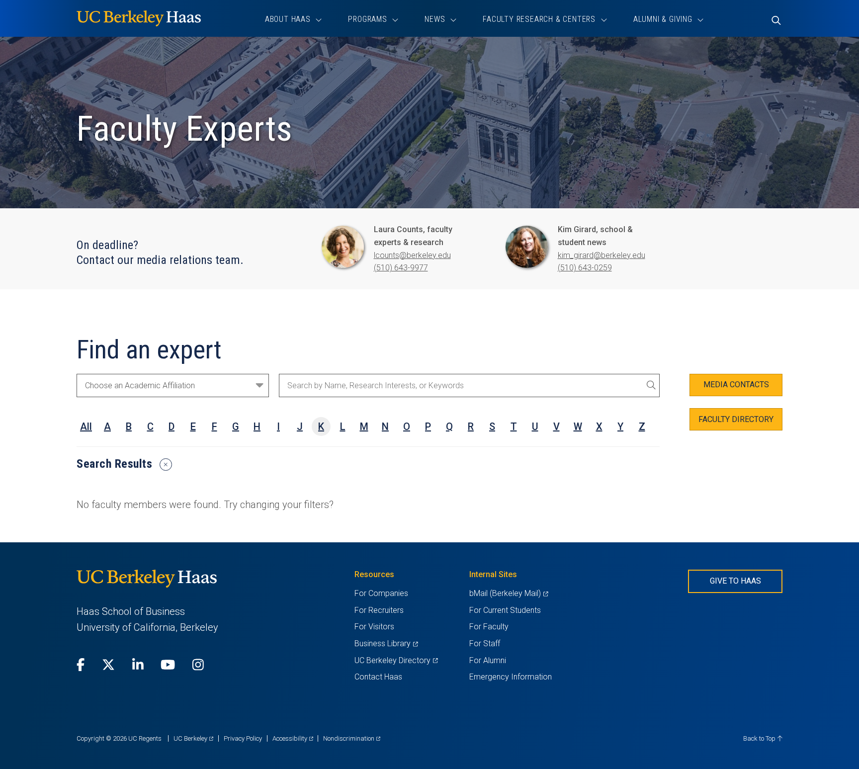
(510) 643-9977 (401, 267)
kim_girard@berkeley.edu (601, 255)
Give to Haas (735, 581)
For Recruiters (379, 610)
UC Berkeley (193, 738)
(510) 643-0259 (585, 267)
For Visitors (374, 626)
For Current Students (505, 610)
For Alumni (487, 660)
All (86, 426)
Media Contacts (736, 384)
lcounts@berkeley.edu (412, 255)
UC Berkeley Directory (395, 660)
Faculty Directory (735, 419)
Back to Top (760, 738)
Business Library (386, 643)
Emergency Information (510, 677)
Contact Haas (378, 677)
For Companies (381, 593)
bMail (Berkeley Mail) (508, 593)
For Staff (484, 643)
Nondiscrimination (351, 738)
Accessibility (292, 738)
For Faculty (489, 626)
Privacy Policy (243, 738)
